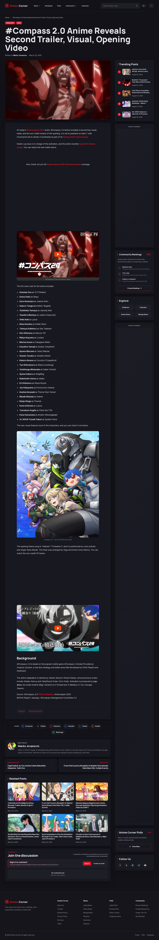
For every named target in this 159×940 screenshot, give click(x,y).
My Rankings (140, 916)
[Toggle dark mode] (144, 5)
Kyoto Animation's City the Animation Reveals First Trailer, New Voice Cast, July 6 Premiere (57, 836)
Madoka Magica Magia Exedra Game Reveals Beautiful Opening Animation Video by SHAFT (91, 805)
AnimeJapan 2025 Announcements (64, 164)
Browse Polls (114, 909)
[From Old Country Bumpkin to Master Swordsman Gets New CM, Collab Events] (58, 792)
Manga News (143, 314)
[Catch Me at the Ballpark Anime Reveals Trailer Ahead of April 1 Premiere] (24, 792)
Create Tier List (141, 913)
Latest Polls (113, 905)
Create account (99, 863)
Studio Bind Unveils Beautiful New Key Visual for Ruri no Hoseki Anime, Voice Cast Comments (23, 836)
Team (59, 924)
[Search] (136, 5)
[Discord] (145, 865)
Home (7, 17)
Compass (21, 711)
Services (60, 920)
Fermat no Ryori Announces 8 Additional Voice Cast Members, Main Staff (91, 836)
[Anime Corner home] (16, 6)
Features (86, 924)
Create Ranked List (142, 909)
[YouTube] (139, 865)
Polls (59, 6)
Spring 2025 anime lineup (75, 137)
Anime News (10, 23)
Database (48, 6)
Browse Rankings (142, 905)
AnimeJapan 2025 (35, 130)
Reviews (86, 916)
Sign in (87, 863)
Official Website (45, 694)
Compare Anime (115, 916)
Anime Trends (114, 913)
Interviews (87, 920)
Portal (137, 935)
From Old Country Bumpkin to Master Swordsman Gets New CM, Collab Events (57, 805)
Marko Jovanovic (20, 55)
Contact (60, 909)
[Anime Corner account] (151, 5)
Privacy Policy (62, 916)
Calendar (85, 6)
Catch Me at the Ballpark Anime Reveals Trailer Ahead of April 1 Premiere (21, 805)
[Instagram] (132, 865)
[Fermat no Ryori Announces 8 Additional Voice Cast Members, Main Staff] (92, 823)
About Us (60, 905)
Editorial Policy (62, 913)
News (19, 23)
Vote (149, 832)
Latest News (87, 905)
